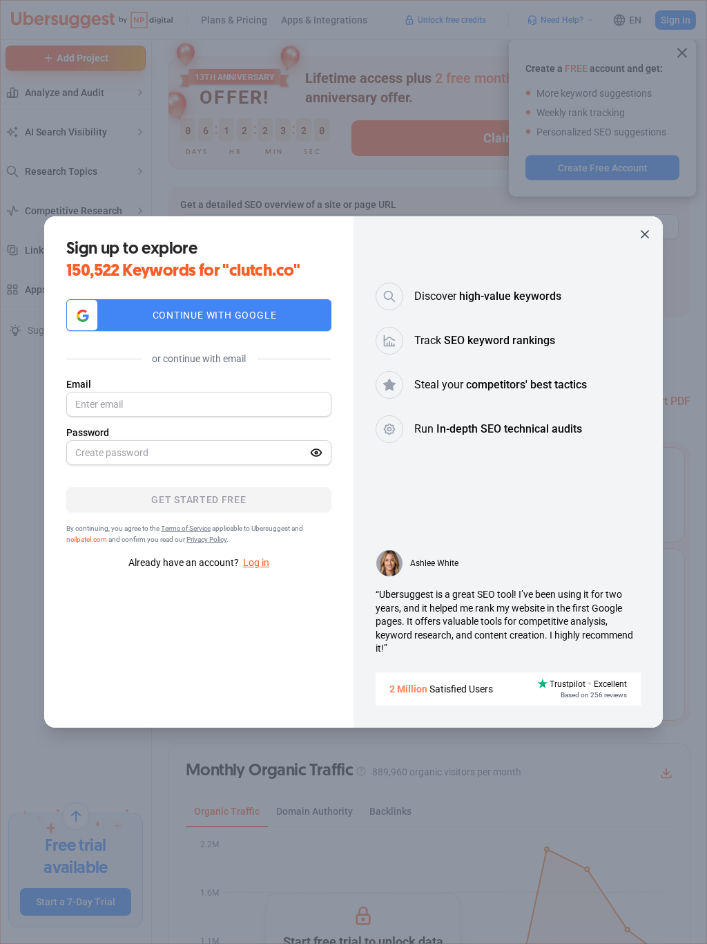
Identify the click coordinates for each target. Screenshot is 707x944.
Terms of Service (186, 528)
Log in (256, 562)
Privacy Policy (206, 539)
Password (87, 432)
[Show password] (316, 453)
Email (78, 384)
